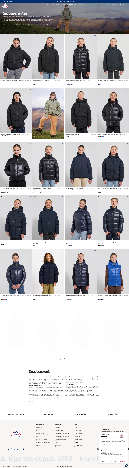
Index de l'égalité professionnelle (43, 442)
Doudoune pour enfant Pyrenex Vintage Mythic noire (43, 189)
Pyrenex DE (38, 445)
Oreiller (75, 434)
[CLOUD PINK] (70, 84)
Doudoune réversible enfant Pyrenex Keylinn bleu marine (42, 242)
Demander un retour (40, 433)
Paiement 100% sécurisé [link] (16, 414)
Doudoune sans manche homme (62, 433)
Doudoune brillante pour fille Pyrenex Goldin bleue (10, 351)
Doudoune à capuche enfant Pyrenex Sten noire (108, 134)
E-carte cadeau (77, 446)
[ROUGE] (98, 136)
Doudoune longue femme (60, 440)
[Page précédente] (57, 358)
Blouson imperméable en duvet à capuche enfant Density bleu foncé (74, 189)
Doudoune (57, 427)
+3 (104, 245)
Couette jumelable (78, 433)
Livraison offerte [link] (113, 414)
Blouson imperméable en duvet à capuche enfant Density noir (42, 81)
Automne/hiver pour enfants (9, 24)
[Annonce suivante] (88, 1)
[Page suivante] (71, 358)
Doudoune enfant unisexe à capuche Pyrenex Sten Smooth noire (10, 135)
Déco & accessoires (78, 445)
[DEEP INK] (34, 84)
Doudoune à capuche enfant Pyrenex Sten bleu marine (75, 242)
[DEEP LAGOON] (67, 84)
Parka (56, 442)
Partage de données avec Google (108, 453)
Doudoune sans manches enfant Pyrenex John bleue (107, 296)
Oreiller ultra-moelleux (79, 440)
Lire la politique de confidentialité (107, 447)
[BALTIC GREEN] (71, 84)
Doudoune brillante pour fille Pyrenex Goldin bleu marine (11, 296)
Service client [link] (48, 414)
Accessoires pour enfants (21, 24)
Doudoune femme (59, 430)
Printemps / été (58, 446)
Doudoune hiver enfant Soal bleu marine (9, 242)
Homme (47, 4)
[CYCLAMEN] (68, 84)
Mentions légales (40, 438)
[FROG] (99, 136)
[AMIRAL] (100, 136)
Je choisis (113, 461)
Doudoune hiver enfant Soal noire (72, 134)
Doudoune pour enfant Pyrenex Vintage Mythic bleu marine (107, 242)
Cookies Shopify (105, 452)
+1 (72, 299)
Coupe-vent (57, 443)
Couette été (76, 429)
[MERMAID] (33, 84)
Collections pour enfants (18, 9)
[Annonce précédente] (40, 1)
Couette (76, 427)
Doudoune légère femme (60, 439)
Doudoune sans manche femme (62, 434)
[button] (47, 4)
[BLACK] (67, 192)
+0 (72, 84)
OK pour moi (123, 461)
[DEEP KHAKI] (1, 244)
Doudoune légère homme (60, 438)
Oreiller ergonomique (78, 439)
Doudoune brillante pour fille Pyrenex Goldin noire (10, 189)
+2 (104, 136)
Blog (37, 430)
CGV (37, 436)
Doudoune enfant (59, 432)
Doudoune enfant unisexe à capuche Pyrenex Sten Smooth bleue (107, 351)
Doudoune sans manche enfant (62, 436)
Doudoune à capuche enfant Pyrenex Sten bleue (74, 351)
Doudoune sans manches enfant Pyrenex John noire (75, 81)
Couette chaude (77, 430)
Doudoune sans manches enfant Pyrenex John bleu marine (75, 296)
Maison (63, 4)
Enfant (58, 4)
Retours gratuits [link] (80, 414)
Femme (52, 4)
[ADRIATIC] (99, 84)
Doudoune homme (59, 429)
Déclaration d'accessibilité (41, 439)
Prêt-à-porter (9, 9)
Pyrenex (4, 9)
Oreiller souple (77, 438)
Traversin (76, 442)
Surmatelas (76, 443)
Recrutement (39, 440)
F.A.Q (37, 429)
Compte (119, 4)
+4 (40, 192)
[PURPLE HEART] (3, 192)
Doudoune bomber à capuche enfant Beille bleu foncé (107, 189)
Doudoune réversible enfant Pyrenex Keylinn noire (107, 81)
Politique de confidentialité (42, 434)
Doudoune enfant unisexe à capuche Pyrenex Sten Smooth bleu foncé (42, 296)
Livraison (38, 432)
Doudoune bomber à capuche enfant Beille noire (11, 80)
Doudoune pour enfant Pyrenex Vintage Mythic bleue (43, 351)
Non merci (104, 461)
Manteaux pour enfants (43, 24)
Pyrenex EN (38, 443)
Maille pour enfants (32, 24)
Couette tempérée (78, 432)
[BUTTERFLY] (69, 84)
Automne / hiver (58, 445)
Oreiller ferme (77, 436)
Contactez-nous (39, 427)
